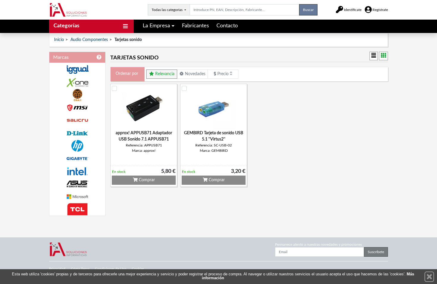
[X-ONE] (77, 82)
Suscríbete (376, 252)
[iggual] (77, 69)
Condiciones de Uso (110, 269)
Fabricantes (195, 26)
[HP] (77, 146)
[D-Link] (77, 133)
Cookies (138, 269)
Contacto (227, 26)
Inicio (59, 40)
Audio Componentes (89, 40)
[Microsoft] (77, 196)
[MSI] (77, 107)
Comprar (146, 180)
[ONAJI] (77, 95)
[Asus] (77, 184)
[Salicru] (77, 120)
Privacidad (57, 269)
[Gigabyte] (77, 158)
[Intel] (77, 171)
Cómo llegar (80, 269)
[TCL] (77, 209)
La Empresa (156, 26)
